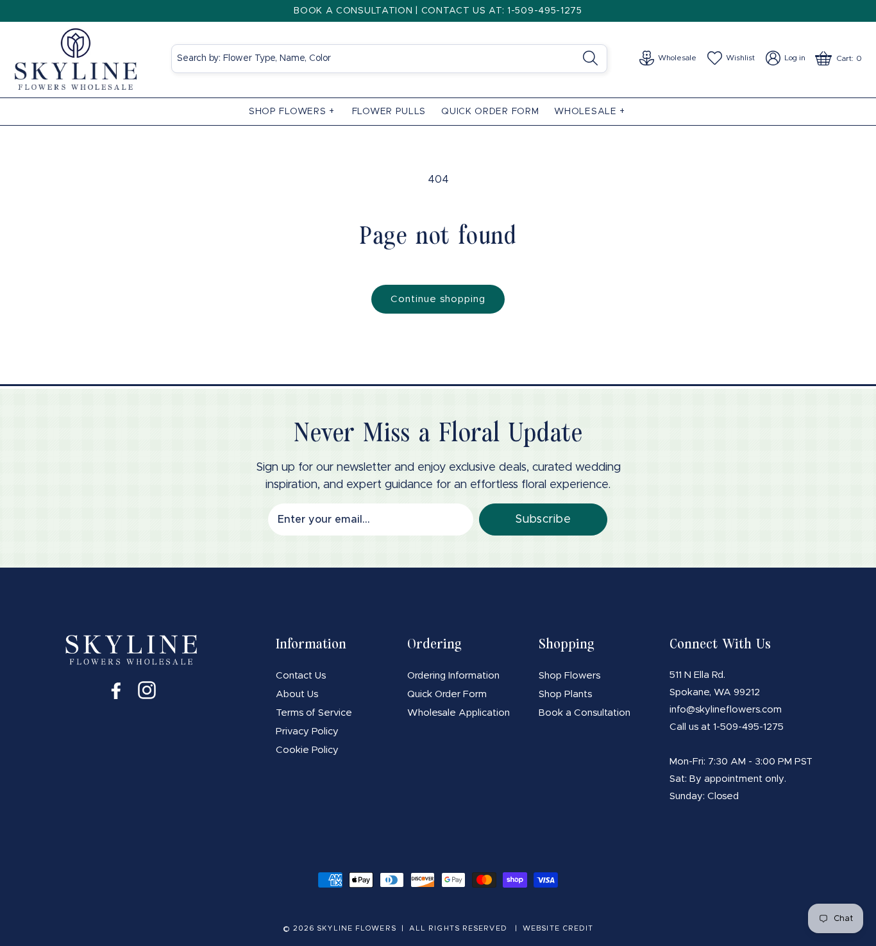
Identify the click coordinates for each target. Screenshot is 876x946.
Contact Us (301, 675)
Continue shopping (438, 299)
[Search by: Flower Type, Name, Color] (594, 58)
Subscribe (543, 519)
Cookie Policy (307, 750)
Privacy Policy (307, 731)
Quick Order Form (447, 694)
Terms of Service (314, 713)
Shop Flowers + (292, 111)
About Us (297, 694)
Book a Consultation (584, 713)
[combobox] (389, 58)
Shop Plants (565, 694)
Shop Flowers (569, 675)
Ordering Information (453, 675)
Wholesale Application (458, 713)
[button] (292, 111)
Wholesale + (589, 111)
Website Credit (558, 928)
